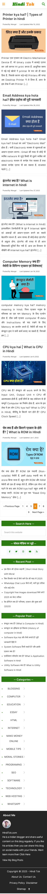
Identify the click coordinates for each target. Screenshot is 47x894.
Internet (14, 728)
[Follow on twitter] (16, 552)
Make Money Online (14, 738)
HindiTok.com (9, 832)
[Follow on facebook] (10, 552)
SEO (13, 772)
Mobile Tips (13, 749)
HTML (13, 720)
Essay (13, 712)
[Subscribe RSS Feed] (37, 552)
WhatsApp (13, 804)
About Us (16, 876)
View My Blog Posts (12, 860)
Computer (13, 696)
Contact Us (29, 876)
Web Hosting (13, 796)
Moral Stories (13, 756)
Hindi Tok (23, 4)
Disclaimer (31, 882)
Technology (14, 788)
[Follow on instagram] (23, 552)
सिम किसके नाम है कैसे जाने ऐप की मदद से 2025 (23, 578)
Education (14, 704)
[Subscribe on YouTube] (30, 552)
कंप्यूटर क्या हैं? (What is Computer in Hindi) (24, 623)
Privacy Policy (17, 882)
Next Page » (38, 512)
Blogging (14, 688)
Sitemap (21, 889)
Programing (14, 764)
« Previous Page (11, 506)
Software (13, 780)
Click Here (25, 854)
